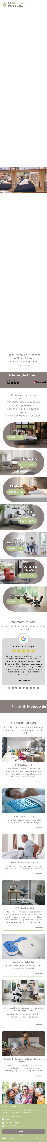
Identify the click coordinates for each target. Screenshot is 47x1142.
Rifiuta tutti (23, 1135)
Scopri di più (16, 437)
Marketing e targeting (13, 1123)
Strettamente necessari (13, 1116)
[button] (9, 687)
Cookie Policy (40, 1139)
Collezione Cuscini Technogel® (23, 816)
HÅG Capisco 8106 (23, 765)
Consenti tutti (23, 1131)
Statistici (8, 1119)
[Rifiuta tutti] (44, 1106)
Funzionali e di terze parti (14, 1126)
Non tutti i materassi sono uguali (23, 862)
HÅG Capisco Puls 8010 (23, 908)
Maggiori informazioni (12, 1139)
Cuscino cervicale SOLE (23, 962)
